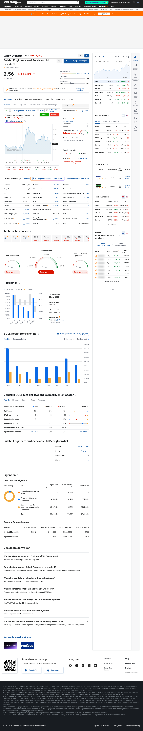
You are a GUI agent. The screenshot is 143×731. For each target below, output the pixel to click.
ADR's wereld (57, 10)
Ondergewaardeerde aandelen (123, 10)
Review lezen (127, 177)
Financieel (85, 451)
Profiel (15, 105)
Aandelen (8, 10)
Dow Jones (99, 92)
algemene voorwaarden (101, 726)
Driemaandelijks (19, 339)
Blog (127, 659)
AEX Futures (99, 85)
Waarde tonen (81, 73)
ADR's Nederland (68, 10)
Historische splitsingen (50, 105)
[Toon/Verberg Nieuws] (47, 110)
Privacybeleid (117, 726)
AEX (96, 81)
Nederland (31, 10)
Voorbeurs (39, 10)
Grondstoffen (115, 57)
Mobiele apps (130, 663)
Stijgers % (106, 121)
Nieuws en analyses (33, 99)
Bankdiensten (83, 446)
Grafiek (18, 99)
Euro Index (98, 103)
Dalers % (116, 121)
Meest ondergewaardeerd (103, 244)
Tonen (36, 431)
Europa (84, 10)
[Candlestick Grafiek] (6, 111)
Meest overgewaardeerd (121, 244)
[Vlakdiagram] (10, 111)
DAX (96, 96)
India (87, 460)
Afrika (110, 10)
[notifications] (134, 2)
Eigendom (23, 105)
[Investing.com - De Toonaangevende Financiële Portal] (12, 2)
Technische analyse (16, 231)
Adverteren (108, 663)
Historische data (34, 105)
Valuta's (98, 57)
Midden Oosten (93, 10)
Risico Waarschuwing (133, 726)
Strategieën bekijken (80, 89)
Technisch (60, 99)
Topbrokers (100, 164)
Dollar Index (99, 99)
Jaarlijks (7, 339)
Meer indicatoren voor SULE (78, 178)
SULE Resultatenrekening (20, 333)
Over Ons (107, 659)
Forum (70, 99)
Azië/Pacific (103, 10)
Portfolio (128, 668)
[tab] (6, 238)
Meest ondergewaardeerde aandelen (104, 235)
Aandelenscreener (90, 6)
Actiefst (97, 121)
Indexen (106, 57)
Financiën (49, 99)
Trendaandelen (102, 197)
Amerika (77, 10)
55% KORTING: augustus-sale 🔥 (96, 2)
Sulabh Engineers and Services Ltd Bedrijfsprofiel (36, 441)
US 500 (97, 89)
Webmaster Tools (131, 672)
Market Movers (102, 115)
